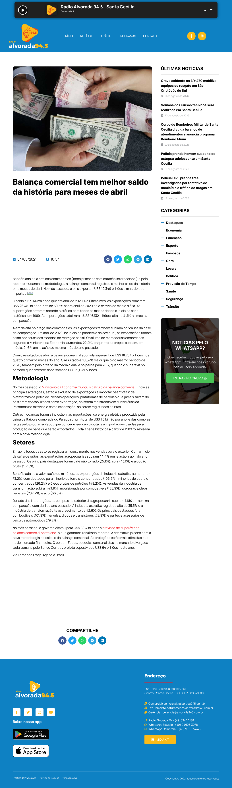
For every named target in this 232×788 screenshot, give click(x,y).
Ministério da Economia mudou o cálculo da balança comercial (88, 387)
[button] (108, 259)
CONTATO (150, 36)
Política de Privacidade (25, 777)
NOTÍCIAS (86, 36)
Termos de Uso (70, 777)
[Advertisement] (82, 226)
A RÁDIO (105, 36)
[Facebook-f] (191, 36)
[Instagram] (202, 36)
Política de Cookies (49, 777)
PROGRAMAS (127, 36)
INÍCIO (69, 36)
